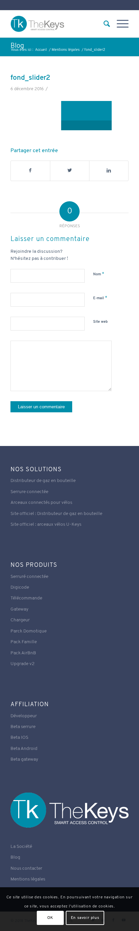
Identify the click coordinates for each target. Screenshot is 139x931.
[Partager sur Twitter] (69, 170)
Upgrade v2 (22, 663)
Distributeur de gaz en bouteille (43, 480)
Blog (17, 46)
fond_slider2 (30, 77)
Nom (98, 274)
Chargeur (20, 620)
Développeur (23, 716)
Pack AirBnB (23, 653)
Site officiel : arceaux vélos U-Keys (45, 524)
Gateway (19, 609)
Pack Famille (23, 642)
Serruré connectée (29, 576)
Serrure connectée (29, 491)
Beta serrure (22, 726)
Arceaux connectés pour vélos (41, 502)
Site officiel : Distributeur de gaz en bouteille (56, 513)
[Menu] (119, 23)
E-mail (100, 298)
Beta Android (23, 748)
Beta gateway (24, 759)
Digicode (19, 587)
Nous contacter (26, 868)
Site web (100, 322)
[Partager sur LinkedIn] (108, 170)
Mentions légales (27, 879)
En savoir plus (85, 918)
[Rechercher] (103, 23)
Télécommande (26, 598)
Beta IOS (19, 737)
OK (50, 918)
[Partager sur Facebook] (30, 170)
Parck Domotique (28, 631)
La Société (21, 846)
